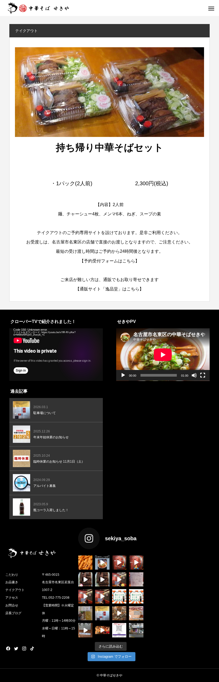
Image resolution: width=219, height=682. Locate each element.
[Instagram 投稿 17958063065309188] (119, 630)
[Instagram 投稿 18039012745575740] (119, 562)
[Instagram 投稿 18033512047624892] (119, 579)
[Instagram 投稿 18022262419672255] (119, 596)
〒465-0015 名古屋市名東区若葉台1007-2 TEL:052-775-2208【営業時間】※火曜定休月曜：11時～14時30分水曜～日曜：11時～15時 (59, 605)
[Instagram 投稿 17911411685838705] (136, 562)
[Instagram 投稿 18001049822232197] (102, 562)
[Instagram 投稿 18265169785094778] (119, 613)
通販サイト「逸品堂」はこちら (109, 289)
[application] (56, 354)
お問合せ (11, 605)
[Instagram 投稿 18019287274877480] (136, 596)
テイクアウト (15, 590)
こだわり (11, 575)
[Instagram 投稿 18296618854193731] (85, 579)
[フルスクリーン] (202, 375)
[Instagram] (24, 648)
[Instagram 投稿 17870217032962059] (102, 579)
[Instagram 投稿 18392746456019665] (102, 596)
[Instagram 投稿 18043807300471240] (85, 630)
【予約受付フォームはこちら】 (109, 261)
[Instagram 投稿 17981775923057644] (102, 630)
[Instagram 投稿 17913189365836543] (85, 562)
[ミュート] (194, 375)
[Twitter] (16, 648)
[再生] (123, 375)
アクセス (11, 598)
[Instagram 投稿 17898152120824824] (85, 596)
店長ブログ (13, 613)
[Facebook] (8, 648)
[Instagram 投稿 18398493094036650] (136, 579)
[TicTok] (32, 648)
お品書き (11, 582)
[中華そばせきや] (38, 8)
